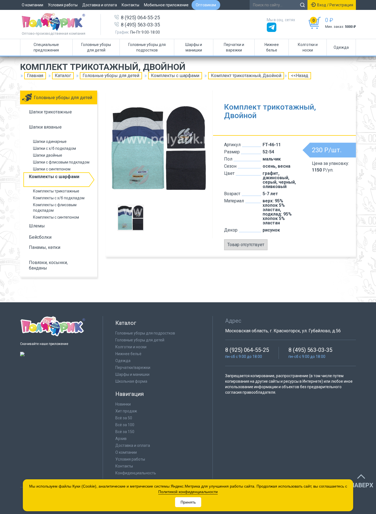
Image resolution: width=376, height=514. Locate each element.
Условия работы (63, 5)
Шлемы (37, 226)
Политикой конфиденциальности (188, 491)
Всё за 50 (123, 418)
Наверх (361, 485)
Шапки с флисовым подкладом (61, 162)
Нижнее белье (272, 47)
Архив (121, 438)
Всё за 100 (124, 425)
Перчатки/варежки (132, 367)
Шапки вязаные (45, 127)
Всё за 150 (124, 431)
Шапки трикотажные (50, 112)
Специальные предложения (46, 47)
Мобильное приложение (166, 5)
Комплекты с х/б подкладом (59, 198)
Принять (188, 502)
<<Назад (299, 75)
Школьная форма (131, 381)
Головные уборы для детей (96, 47)
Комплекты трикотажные (56, 191)
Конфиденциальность (135, 473)
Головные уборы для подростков (147, 47)
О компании (32, 5)
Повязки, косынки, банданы (48, 265)
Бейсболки (40, 237)
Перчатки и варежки (234, 47)
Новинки (123, 404)
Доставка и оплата (99, 5)
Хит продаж (126, 411)
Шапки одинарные (50, 141)
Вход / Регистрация (335, 5)
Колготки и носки (308, 47)
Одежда (341, 47)
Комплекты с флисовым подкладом (55, 208)
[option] (159, 148)
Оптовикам (206, 5)
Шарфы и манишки (193, 47)
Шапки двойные (47, 155)
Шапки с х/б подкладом (54, 148)
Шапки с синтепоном (51, 169)
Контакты (130, 5)
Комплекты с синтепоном (56, 217)
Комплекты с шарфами (175, 75)
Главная (35, 75)
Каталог (63, 75)
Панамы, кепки (44, 247)
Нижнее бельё (128, 354)
